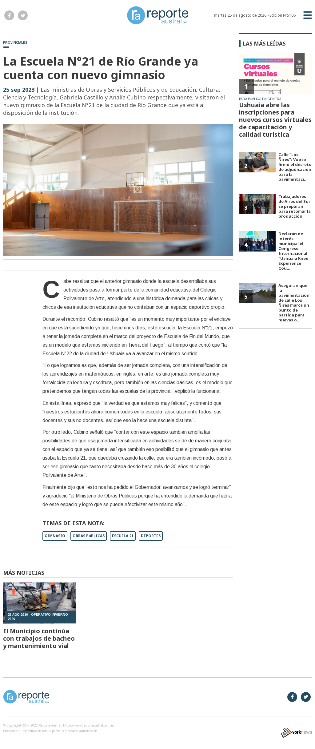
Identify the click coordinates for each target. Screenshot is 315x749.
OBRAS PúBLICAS (89, 535)
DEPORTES (151, 535)
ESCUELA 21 (123, 535)
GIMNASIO (55, 535)
